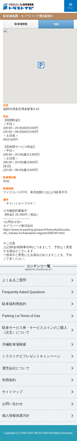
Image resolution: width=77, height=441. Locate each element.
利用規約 (9, 380)
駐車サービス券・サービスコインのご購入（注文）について (34, 330)
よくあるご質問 (14, 280)
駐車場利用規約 (14, 304)
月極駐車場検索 (14, 344)
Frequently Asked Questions (23, 292)
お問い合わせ (12, 404)
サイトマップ (12, 392)
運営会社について (16, 368)
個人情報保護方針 (16, 415)
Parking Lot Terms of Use (21, 316)
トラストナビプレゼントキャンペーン (31, 356)
